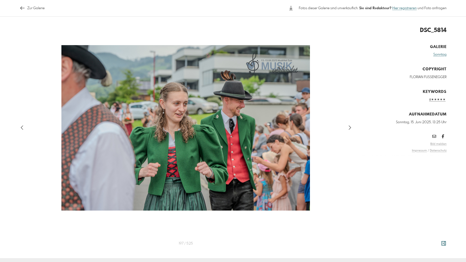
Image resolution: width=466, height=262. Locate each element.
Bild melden (438, 144)
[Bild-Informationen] (444, 243)
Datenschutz (438, 150)
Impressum (419, 150)
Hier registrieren (404, 8)
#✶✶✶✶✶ (437, 99)
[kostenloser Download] (291, 8)
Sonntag (440, 54)
